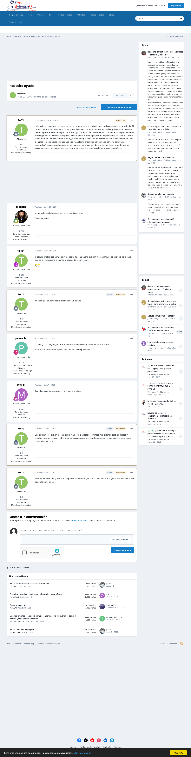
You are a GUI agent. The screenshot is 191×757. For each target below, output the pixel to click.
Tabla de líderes (16, 22)
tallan (20, 250)
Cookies (117, 747)
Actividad (81, 15)
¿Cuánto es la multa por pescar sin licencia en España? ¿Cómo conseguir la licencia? (162, 434)
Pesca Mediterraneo (160, 374)
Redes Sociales (65, 15)
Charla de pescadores (45, 97)
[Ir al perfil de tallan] (21, 260)
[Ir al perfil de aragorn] (21, 216)
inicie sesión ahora (79, 520)
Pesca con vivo (42, 218)
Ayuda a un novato (18, 605)
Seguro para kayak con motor (161, 157)
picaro (109, 583)
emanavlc (152, 348)
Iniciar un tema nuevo (86, 107)
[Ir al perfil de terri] (13, 95)
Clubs (111, 15)
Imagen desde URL (120, 539)
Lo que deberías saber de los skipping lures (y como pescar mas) (161, 369)
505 (22, 231)
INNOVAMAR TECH (21, 621)
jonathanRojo (156, 132)
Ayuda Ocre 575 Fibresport (22, 629)
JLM (15, 608)
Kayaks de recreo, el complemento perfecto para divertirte (160, 416)
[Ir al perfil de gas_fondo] (102, 606)
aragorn (21, 206)
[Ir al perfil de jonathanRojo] (143, 127)
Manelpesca (156, 225)
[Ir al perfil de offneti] (102, 595)
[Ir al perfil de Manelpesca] (143, 220)
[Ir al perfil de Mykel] (21, 394)
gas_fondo (111, 605)
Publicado (169, 57)
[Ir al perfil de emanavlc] (143, 343)
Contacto (107, 747)
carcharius (152, 333)
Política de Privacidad (90, 747)
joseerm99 (17, 586)
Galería (40, 15)
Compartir (105, 95)
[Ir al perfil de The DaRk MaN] (143, 402)
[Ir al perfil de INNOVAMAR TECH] (102, 618)
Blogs (51, 15)
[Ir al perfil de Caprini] (143, 53)
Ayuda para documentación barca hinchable (29, 583)
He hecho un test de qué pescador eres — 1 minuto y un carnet (161, 289)
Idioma (73, 747)
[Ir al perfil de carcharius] (143, 328)
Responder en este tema (119, 107)
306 (22, 275)
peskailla (20, 338)
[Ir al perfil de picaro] (102, 585)
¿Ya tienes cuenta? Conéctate (149, 6)
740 (22, 409)
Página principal (16, 15)
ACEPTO (178, 752)
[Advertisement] (72, 61)
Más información (82, 752)
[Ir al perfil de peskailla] (21, 348)
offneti (16, 597)
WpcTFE (16, 632)
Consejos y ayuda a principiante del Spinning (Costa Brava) (36, 594)
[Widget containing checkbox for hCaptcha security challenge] (41, 552)
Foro (30, 15)
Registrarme (176, 5)
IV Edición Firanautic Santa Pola (162, 401)
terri (23, 93)
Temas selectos (97, 15)
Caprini (154, 57)
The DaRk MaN (157, 404)
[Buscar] (181, 18)
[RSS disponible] (181, 644)
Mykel (21, 384)
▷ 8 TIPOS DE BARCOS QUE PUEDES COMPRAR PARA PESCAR (160, 386)
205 (22, 363)
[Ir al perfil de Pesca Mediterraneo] (143, 367)
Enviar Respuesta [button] (122, 550)
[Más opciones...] (131, 120)
